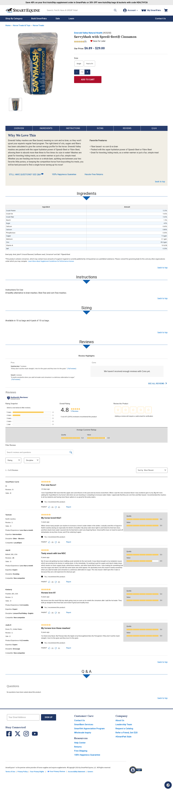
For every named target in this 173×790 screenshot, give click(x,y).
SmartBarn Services (83, 724)
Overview (19, 128)
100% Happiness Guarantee (64, 174)
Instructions (73, 128)
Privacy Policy (22, 772)
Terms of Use (10, 772)
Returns (78, 747)
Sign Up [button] (48, 717)
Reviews (127, 128)
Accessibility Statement (76, 772)
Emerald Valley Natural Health (88, 33)
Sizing (100, 128)
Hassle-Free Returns (94, 174)
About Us (120, 720)
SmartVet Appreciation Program (89, 728)
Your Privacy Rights (37, 772)
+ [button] (87, 72)
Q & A (154, 128)
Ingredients (46, 128)
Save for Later (99, 41)
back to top (160, 181)
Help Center (80, 743)
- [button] (76, 72)
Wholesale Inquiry (82, 732)
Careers (90, 772)
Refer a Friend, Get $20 (126, 732)
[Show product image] (37, 63)
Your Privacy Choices (57, 771)
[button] (115, 10)
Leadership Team (124, 724)
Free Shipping (80, 751)
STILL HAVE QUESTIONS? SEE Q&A (25, 174)
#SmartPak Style (123, 736)
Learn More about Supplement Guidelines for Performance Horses (51, 261)
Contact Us (79, 720)
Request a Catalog (124, 728)
